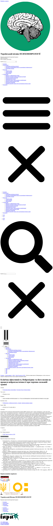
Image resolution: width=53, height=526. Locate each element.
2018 (4, 434)
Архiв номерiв (9, 72)
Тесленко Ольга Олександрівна (23, 389)
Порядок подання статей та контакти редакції (16, 76)
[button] (26, 138)
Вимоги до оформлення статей (12, 75)
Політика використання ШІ (12, 77)
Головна (5, 63)
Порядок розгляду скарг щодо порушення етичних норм (18, 83)
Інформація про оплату (11, 79)
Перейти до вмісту (5, 1)
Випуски (5, 69)
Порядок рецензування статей (12, 81)
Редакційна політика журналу (12, 66)
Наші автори (8, 73)
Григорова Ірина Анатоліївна (9, 389)
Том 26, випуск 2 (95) (10, 434)
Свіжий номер (9, 70)
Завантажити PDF (4, 436)
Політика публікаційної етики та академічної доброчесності (19, 67)
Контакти (5, 84)
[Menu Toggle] (1, 327)
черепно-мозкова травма (27, 402)
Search (2, 61)
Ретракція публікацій (10, 82)
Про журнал (5, 65)
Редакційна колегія (10, 68)
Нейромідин (6, 402)
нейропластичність (13, 402)
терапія (19, 402)
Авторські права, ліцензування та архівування (16, 80)
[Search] (16, 61)
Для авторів (5, 74)
